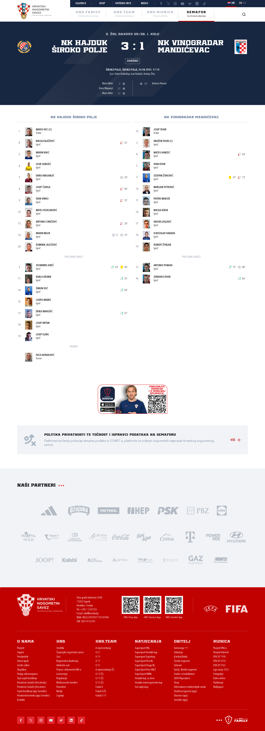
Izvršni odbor (23, 665)
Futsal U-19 (101, 695)
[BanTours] (145, 559)
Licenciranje (62, 674)
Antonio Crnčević (46, 222)
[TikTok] (204, 3)
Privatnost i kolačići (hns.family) (31, 682)
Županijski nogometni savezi (70, 652)
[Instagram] (175, 3)
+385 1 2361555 (88, 609)
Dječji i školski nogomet (185, 670)
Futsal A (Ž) (101, 691)
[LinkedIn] (197, 3)
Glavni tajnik (23, 661)
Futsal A (99, 687)
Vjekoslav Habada (164, 233)
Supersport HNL (142, 648)
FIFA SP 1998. (219, 657)
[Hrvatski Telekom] (190, 536)
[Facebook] (161, 3)
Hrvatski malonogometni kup (148, 682)
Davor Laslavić (162, 222)
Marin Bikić (42, 152)
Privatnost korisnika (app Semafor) (33, 695)
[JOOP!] (44, 559)
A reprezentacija (103, 648)
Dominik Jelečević (46, 245)
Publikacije (218, 682)
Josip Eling (42, 334)
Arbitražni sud (62, 665)
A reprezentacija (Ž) (105, 670)
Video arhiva (219, 678)
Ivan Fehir (159, 164)
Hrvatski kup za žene (144, 678)
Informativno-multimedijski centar (190, 687)
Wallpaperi (218, 687)
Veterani (178, 665)
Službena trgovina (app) (185, 691)
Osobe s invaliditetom (184, 674)
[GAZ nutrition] (195, 559)
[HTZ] (28, 536)
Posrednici (61, 687)
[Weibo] (189, 3)
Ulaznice (81, 3)
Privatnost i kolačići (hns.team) (31, 687)
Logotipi (60, 695)
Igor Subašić (43, 164)
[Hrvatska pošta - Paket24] (51, 536)
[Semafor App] (132, 412)
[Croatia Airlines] (97, 536)
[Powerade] (213, 536)
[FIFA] (237, 608)
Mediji (144, 3)
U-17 (98, 661)
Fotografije (218, 674)
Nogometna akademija (67, 661)
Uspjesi (20, 652)
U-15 (98, 665)
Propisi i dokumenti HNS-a (68, 670)
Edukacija (178, 652)
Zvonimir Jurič (45, 265)
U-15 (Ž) (99, 682)
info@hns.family (91, 613)
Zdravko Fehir (162, 277)
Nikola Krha (161, 210)
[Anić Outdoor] (94, 559)
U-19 (98, 657)
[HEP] (138, 510)
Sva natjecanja (141, 687)
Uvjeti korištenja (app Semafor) (32, 691)
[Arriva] (119, 559)
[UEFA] (211, 608)
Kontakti (21, 700)
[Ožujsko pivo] (79, 510)
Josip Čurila (43, 187)
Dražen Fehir (161, 141)
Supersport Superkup (145, 657)
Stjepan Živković (163, 176)
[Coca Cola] (120, 536)
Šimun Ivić (42, 288)
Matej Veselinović (46, 210)
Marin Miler (43, 233)
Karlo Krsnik (43, 277)
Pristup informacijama (27, 674)
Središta (60, 648)
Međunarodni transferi (67, 682)
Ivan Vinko (42, 199)
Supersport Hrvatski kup (146, 652)
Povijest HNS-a (220, 648)
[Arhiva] (244, 14)
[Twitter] (168, 3)
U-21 (98, 652)
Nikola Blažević (45, 141)
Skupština (21, 670)
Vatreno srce (123, 3)
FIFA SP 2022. (219, 665)
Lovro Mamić (43, 300)
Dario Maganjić (45, 176)
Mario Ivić (42, 129)
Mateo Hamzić (162, 152)
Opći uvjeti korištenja (27, 678)
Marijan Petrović (164, 187)
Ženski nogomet (182, 661)
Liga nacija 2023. (221, 670)
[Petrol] (108, 510)
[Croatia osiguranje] (74, 536)
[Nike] (49, 510)
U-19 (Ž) (99, 674)
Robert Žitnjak (162, 245)
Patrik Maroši (162, 199)
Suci (58, 657)
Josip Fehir (160, 129)
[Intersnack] (144, 536)
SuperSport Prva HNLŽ (145, 670)
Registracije (61, 678)
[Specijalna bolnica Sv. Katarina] (170, 559)
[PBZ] (198, 510)
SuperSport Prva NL (144, 661)
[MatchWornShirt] (220, 559)
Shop (102, 3)
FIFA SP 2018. (219, 661)
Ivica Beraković (45, 355)
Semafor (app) (181, 700)
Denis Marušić (44, 311)
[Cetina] (167, 536)
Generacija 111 (181, 648)
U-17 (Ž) (99, 678)
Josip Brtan (43, 323)
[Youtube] (182, 3)
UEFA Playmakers (182, 678)
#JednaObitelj (180, 657)
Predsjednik (22, 657)
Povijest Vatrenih (221, 652)
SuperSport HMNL (143, 674)
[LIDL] (222, 510)
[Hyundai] (236, 536)
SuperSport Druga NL (145, 665)
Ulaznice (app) (181, 695)
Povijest (20, 648)
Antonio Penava (163, 265)
